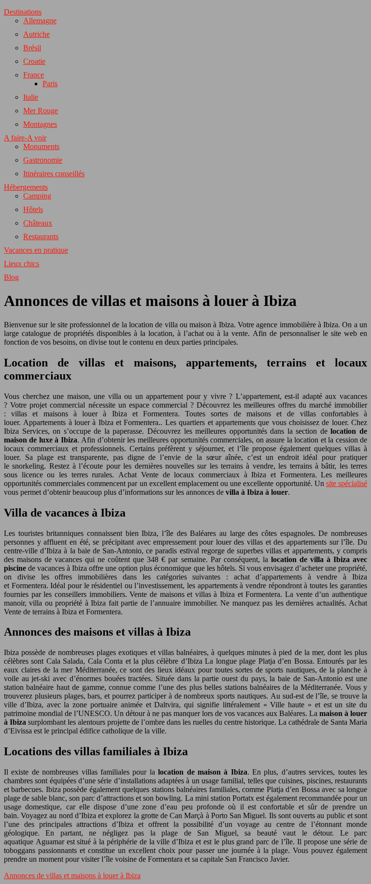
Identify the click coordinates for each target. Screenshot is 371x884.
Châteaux (37, 223)
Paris (50, 83)
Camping (37, 196)
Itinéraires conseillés (54, 173)
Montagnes (40, 124)
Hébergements (26, 187)
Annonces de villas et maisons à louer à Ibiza (72, 875)
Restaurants (40, 236)
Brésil (32, 48)
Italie (30, 97)
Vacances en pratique (36, 250)
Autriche (36, 34)
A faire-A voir (25, 138)
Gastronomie (42, 160)
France (33, 75)
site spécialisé (346, 483)
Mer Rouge (40, 111)
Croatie (34, 61)
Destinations (23, 12)
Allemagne (40, 20)
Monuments (41, 146)
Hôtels (33, 209)
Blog (11, 277)
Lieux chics (21, 263)
